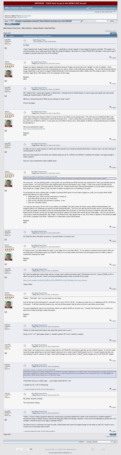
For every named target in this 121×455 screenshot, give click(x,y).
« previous (108, 31)
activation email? (22, 17)
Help (14, 23)
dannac (7, 325)
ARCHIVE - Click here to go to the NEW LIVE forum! (60, 3)
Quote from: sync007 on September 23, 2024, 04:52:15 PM (40, 176)
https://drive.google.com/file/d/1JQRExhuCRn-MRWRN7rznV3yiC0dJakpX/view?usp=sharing (55, 280)
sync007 (8, 40)
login (22, 16)
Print (113, 33)
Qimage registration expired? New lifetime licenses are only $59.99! (43, 21)
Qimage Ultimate (38, 28)
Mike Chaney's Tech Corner (12, 28)
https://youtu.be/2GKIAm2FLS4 (34, 129)
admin (7, 62)
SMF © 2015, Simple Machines (67, 449)
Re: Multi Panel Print (39, 62)
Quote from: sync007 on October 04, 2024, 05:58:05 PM (39, 369)
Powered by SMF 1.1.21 (51, 449)
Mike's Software (27, 28)
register (28, 16)
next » (114, 31)
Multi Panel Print (50, 28)
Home (9, 23)
